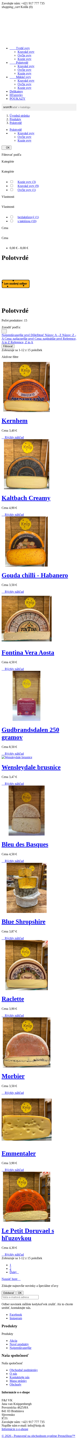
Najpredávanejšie (20, 1348)
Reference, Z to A (22, 342)
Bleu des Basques (25, 844)
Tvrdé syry (20, 48)
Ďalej (14, 1272)
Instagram (16, 1318)
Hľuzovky (16, 95)
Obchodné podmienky (24, 1370)
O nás (13, 1373)
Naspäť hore (11, 1279)
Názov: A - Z (53, 335)
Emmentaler (19, 1153)
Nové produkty (19, 1344)
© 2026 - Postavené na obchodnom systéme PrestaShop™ (38, 1436)
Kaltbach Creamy (26, 497)
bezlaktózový (28, 217)
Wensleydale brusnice (31, 767)
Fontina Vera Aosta (28, 652)
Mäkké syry (20, 77)
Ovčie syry (24, 55)
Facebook (16, 1314)
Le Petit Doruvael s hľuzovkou (28, 1234)
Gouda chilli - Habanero (35, 575)
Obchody (15, 1384)
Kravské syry (26, 51)
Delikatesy (16, 91)
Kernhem (15, 420)
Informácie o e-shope (15, 1429)
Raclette (13, 998)
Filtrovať (8, 346)
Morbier (13, 1076)
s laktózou (27, 221)
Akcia (13, 1340)
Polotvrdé (19, 62)
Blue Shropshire (23, 921)
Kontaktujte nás (19, 1377)
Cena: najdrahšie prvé (49, 338)
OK (6, 147)
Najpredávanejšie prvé (16, 335)
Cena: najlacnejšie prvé (20, 338)
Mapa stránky (18, 1381)
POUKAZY (17, 98)
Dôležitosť (38, 335)
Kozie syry (24, 59)
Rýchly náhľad (13, 437)
